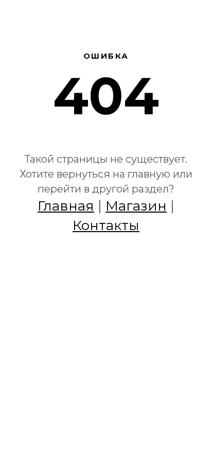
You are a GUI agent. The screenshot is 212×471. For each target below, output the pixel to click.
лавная (68, 206)
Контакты (106, 225)
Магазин (136, 206)
